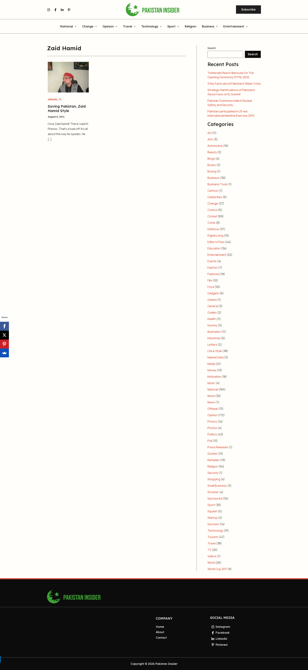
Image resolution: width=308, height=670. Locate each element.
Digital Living (215, 235)
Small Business (217, 486)
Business (208, 26)
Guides (212, 312)
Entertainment (233, 26)
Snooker (213, 492)
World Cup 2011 (217, 569)
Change (87, 26)
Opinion (108, 26)
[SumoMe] (4, 352)
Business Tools (217, 184)
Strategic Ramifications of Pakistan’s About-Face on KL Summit (231, 92)
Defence (213, 229)
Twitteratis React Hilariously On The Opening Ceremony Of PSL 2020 (230, 75)
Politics (212, 434)
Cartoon (213, 191)
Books (211, 165)
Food (210, 287)
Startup (212, 518)
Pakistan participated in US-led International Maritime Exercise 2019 (230, 113)
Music (211, 383)
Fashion (212, 268)
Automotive (215, 146)
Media (211, 364)
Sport (171, 26)
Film (209, 280)
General (212, 306)
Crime (211, 223)
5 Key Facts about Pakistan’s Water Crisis (234, 84)
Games (212, 300)
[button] (248, 9)
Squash (212, 511)
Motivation (214, 377)
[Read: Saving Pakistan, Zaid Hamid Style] (68, 77)
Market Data (215, 357)
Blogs (211, 159)
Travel (127, 26)
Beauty (212, 152)
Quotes (212, 454)
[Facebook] (55, 9)
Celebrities (214, 197)
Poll (209, 441)
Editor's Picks (216, 242)
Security (212, 473)
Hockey (212, 325)
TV (59, 99)
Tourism (212, 537)
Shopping (213, 479)
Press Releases (217, 447)
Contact (161, 637)
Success (213, 524)
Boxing (211, 171)
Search (211, 48)
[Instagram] (48, 9)
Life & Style (214, 351)
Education (213, 248)
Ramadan (213, 460)
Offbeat (212, 409)
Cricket (212, 216)
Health (211, 319)
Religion (190, 26)
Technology (149, 26)
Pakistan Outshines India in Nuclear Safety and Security (229, 103)
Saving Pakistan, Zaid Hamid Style (67, 108)
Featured (213, 274)
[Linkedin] (62, 9)
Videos (212, 556)
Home (160, 626)
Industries (213, 338)
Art (209, 133)
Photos (212, 421)
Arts (210, 139)
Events (212, 261)
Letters (212, 344)
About (160, 632)
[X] (4, 335)
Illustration (214, 332)
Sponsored (214, 498)
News (211, 396)
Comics (212, 210)
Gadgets (213, 293)
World (211, 563)
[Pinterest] (69, 9)
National (66, 26)
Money (211, 370)
